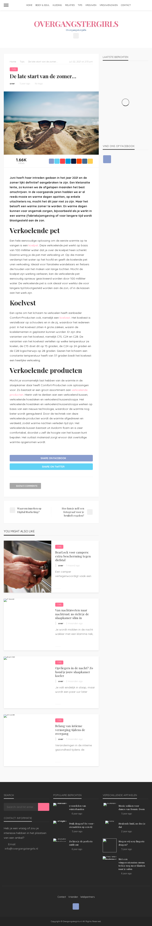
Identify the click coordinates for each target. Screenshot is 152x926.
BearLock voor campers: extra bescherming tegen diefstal (73, 556)
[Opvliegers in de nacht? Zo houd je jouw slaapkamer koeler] (9, 658)
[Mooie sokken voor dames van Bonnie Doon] (110, 804)
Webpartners (87, 896)
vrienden (73, 896)
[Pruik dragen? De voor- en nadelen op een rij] (60, 822)
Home (29, 5)
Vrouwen (90, 5)
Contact (126, 5)
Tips (80, 5)
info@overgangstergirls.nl (21, 848)
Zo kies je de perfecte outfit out (81, 843)
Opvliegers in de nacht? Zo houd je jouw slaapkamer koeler (74, 672)
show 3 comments (26, 486)
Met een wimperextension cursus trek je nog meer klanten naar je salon (132, 863)
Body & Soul (42, 5)
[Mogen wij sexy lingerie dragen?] (110, 845)
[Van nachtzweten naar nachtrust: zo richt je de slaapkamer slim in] (9, 600)
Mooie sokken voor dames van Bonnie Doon (132, 807)
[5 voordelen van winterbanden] (60, 804)
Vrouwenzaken (109, 5)
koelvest (65, 317)
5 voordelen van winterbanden (77, 807)
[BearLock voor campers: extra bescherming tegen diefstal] (27, 567)
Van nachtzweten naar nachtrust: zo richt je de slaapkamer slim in (72, 614)
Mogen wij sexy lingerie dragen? (132, 843)
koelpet (33, 245)
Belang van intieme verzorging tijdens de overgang (70, 729)
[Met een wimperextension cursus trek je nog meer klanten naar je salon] (110, 857)
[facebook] (76, 36)
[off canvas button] (6, 5)
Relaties (70, 5)
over (12, 83)
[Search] (145, 5)
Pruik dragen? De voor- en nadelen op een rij (81, 825)
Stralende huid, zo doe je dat (132, 825)
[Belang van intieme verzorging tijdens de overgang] (9, 716)
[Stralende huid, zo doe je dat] (110, 822)
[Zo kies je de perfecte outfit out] (60, 840)
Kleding (57, 5)
